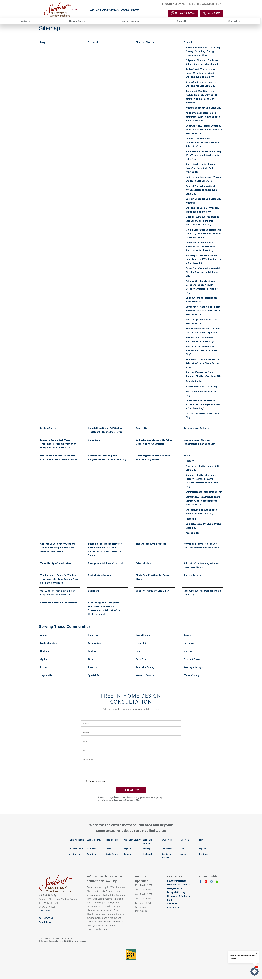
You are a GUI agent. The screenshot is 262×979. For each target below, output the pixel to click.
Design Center (48, 428)
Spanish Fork (95, 675)
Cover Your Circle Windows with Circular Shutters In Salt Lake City (203, 272)
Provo (43, 667)
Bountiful (93, 635)
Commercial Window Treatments (58, 602)
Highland (45, 651)
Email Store (45, 922)
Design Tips (142, 428)
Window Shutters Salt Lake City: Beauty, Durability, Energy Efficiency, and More (203, 51)
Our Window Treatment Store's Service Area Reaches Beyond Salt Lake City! (203, 500)
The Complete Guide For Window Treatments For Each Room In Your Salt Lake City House (59, 579)
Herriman (189, 643)
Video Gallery (95, 439)
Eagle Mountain (48, 643)
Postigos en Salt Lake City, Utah (105, 563)
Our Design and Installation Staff (204, 491)
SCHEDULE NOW (131, 790)
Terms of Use (95, 42)
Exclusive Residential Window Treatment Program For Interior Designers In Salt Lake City (58, 443)
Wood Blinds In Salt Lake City (201, 386)
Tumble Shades (194, 381)
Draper (187, 635)
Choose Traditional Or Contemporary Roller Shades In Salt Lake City (203, 142)
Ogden (44, 659)
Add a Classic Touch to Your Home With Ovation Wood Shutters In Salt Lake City (201, 73)
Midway (188, 651)
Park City (141, 659)
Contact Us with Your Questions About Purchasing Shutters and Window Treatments (57, 547)
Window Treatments (178, 884)
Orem (91, 659)
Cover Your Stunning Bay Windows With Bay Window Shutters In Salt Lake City (200, 246)
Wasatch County (145, 675)
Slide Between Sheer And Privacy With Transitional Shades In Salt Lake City (203, 155)
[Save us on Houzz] (217, 882)
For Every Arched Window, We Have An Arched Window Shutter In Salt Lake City (203, 259)
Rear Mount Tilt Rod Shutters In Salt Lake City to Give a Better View (203, 363)
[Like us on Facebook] (200, 882)
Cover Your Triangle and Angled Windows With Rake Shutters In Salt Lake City (203, 310)
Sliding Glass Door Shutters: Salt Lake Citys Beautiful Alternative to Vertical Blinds (203, 233)
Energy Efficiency (176, 892)
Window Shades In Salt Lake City (203, 107)
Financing (191, 518)
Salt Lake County (145, 667)
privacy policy (118, 800)
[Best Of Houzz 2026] (131, 954)
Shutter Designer (193, 575)
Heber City (142, 643)
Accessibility (192, 532)
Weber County (191, 675)
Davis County (143, 635)
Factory (190, 460)
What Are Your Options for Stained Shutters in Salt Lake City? (202, 350)
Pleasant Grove (192, 659)
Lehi (138, 651)
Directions (44, 910)
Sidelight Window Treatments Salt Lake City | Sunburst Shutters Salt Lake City (202, 220)
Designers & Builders (178, 896)
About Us (188, 455)
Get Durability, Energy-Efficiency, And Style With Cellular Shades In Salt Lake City (204, 129)
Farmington (94, 643)
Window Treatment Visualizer (152, 590)
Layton (92, 651)
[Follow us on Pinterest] (206, 882)
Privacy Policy (143, 563)
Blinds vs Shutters (145, 42)
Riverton (92, 667)
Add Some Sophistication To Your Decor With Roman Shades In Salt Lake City (203, 116)
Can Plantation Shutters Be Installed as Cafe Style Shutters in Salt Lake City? (203, 404)
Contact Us (173, 907)
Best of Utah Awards (99, 575)
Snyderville (46, 675)
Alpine (43, 635)
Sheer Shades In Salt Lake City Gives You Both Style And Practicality (202, 168)
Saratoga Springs (193, 667)
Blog (42, 42)
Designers (93, 590)
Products (188, 42)
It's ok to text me (96, 781)
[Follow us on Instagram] (211, 882)
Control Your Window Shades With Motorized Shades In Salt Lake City (202, 190)
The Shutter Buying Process (151, 543)
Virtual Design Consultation (55, 563)
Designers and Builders (196, 428)
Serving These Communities (65, 626)
